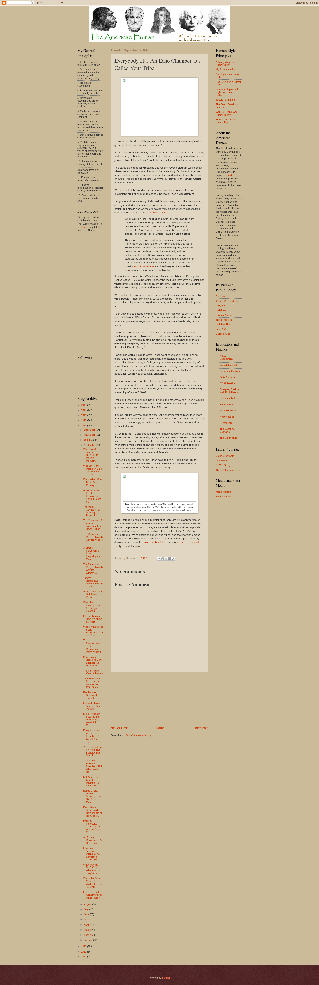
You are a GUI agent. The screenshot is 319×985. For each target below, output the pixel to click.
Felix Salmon (227, 377)
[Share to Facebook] (169, 559)
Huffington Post (224, 496)
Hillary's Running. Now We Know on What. (92, 619)
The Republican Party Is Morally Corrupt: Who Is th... (93, 538)
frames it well (157, 212)
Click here (82, 227)
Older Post (200, 728)
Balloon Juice (223, 333)
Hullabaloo (221, 310)
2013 (84, 946)
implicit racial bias (144, 266)
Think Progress (224, 319)
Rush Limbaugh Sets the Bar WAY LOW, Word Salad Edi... (91, 720)
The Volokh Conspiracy (228, 470)
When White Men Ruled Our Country (92, 482)
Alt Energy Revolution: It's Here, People (92, 840)
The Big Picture (228, 438)
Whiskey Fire (223, 324)
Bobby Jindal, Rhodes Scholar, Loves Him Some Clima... (92, 796)
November (90, 434)
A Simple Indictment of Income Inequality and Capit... (92, 553)
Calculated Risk (228, 365)
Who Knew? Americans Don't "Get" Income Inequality (90, 455)
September (90, 445)
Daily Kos (221, 305)
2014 (84, 425)
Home (160, 728)
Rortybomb (226, 422)
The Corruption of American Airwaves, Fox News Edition (92, 524)
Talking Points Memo (227, 301)
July (86, 909)
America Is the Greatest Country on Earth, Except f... (92, 496)
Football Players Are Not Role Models (92, 706)
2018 (84, 405)
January (88, 940)
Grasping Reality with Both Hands (229, 391)
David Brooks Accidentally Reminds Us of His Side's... (92, 811)
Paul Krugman (228, 410)
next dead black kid (154, 542)
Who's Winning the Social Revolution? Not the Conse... (93, 631)
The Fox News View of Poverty (93, 672)
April (87, 924)
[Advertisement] (159, 699)
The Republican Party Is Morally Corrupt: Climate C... (93, 568)
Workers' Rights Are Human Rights (226, 113)
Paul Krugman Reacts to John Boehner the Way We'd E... (92, 661)
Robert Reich (227, 416)
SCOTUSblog (223, 465)
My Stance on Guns (226, 69)
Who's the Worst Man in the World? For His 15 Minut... (92, 882)
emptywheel (222, 460)
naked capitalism (229, 398)
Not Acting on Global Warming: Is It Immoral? (92, 781)
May (86, 919)
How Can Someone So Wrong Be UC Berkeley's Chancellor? (92, 854)
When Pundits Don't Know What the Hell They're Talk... (92, 869)
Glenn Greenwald (225, 455)
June (87, 914)
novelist (228, 175)
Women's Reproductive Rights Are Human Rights (228, 92)
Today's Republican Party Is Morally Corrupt (93, 582)
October (88, 440)
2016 (84, 415)
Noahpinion (226, 404)
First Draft (221, 329)
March (87, 929)
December (90, 429)
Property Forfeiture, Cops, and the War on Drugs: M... (92, 826)
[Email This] (159, 559)
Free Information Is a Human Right (227, 121)
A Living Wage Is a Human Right (226, 63)
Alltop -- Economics (226, 357)
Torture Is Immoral (225, 99)
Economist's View (230, 371)
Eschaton (221, 296)
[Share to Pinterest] (173, 559)
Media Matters (223, 491)
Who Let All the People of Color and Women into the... (92, 470)
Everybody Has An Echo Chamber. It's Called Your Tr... (91, 736)
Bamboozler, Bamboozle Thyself (90, 695)
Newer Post (119, 728)
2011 (84, 956)
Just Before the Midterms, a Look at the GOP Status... (92, 683)
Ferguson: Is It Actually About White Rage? (92, 895)
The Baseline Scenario (227, 430)
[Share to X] (166, 559)
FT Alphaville (227, 383)
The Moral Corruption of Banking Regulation (91, 511)
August (88, 904)
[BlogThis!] (162, 559)
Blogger (166, 977)
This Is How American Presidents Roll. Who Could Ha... (93, 766)
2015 (84, 420)
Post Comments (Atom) (138, 735)
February (89, 934)
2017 (84, 410)
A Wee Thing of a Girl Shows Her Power (92, 594)
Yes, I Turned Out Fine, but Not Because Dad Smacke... (92, 751)
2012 (84, 951)
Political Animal (224, 315)
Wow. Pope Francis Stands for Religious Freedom (92, 606)
